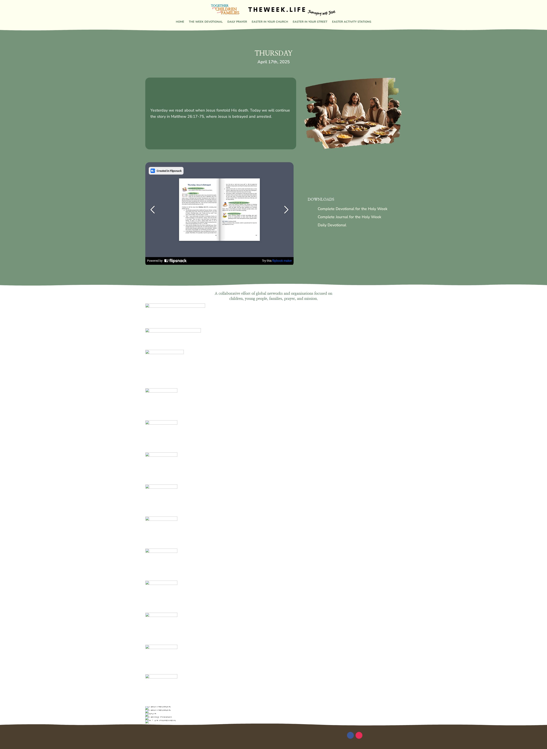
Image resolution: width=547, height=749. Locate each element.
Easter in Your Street (310, 22)
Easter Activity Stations (351, 22)
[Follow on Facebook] (350, 735)
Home (180, 22)
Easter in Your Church (270, 22)
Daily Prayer (237, 22)
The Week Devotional (206, 22)
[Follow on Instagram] (359, 735)
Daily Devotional (332, 225)
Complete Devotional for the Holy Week (352, 208)
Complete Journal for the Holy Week (349, 216)
